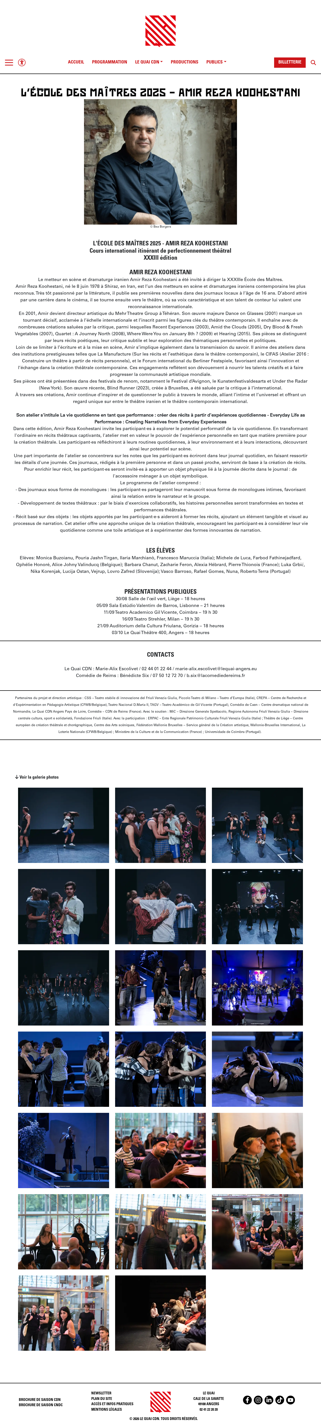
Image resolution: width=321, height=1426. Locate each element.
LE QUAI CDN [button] (147, 62)
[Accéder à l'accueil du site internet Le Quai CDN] (160, 26)
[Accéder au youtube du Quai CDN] (290, 1400)
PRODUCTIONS (184, 62)
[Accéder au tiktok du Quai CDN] (279, 1400)
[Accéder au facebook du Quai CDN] (247, 1400)
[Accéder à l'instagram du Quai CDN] (258, 1400)
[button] (9, 62)
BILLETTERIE (289, 62)
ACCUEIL (76, 62)
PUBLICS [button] (214, 62)
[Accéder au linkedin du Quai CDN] (269, 1400)
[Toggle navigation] (9, 62)
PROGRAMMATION (109, 62)
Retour (43, 89)
